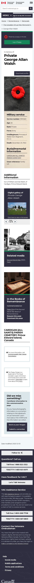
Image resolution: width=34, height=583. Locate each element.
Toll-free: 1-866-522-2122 (17, 465)
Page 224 (10, 309)
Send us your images (17, 425)
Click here (19, 379)
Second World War (14, 260)
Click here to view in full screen (18, 217)
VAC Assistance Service (12, 494)
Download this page (15, 318)
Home (4, 21)
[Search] (31, 8)
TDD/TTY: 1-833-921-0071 (17, 470)
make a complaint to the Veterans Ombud (14, 543)
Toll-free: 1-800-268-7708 (17, 513)
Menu (6, 15)
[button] (6, 221)
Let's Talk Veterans (17, 482)
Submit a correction (17, 429)
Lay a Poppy (17, 42)
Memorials (25, 21)
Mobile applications (13, 563)
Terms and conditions (14, 567)
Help (5, 556)
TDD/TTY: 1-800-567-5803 (17, 519)
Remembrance (13, 21)
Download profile (22, 73)
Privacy (8, 570)
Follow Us (20, 453)
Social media (10, 560)
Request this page (14, 316)
